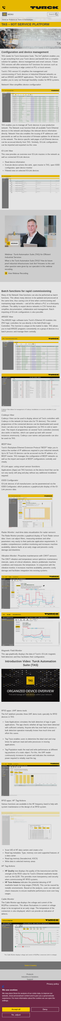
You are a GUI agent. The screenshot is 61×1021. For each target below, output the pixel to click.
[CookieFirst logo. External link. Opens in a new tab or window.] (3, 986)
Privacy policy (53, 984)
